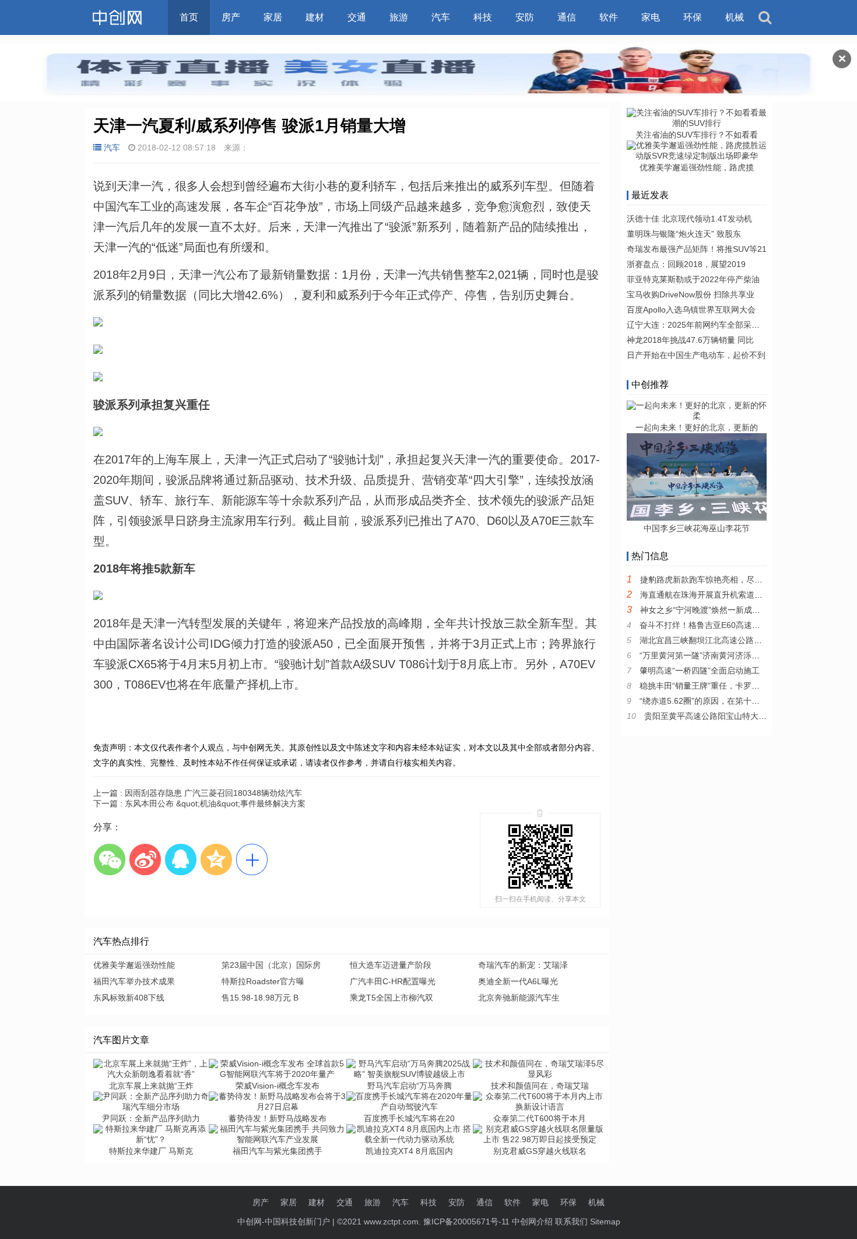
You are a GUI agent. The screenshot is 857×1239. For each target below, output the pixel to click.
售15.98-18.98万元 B (260, 997)
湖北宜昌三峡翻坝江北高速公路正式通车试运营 (725, 640)
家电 (650, 17)
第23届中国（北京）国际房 (271, 965)
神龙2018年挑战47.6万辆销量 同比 (690, 340)
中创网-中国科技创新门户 (283, 1221)
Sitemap (605, 1221)
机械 (734, 17)
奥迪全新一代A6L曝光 (518, 981)
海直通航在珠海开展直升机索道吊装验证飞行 (721, 594)
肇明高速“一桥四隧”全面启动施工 (700, 670)
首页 (189, 17)
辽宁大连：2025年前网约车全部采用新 (697, 324)
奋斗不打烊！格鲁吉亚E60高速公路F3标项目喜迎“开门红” (744, 625)
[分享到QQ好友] (180, 859)
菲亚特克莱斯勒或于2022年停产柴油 (693, 279)
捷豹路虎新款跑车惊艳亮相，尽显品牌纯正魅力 (726, 579)
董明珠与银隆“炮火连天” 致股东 (684, 233)
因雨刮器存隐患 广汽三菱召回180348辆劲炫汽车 (197, 793)
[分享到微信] (109, 859)
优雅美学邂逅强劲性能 (134, 965)
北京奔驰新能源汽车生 (519, 997)
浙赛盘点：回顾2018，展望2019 (686, 264)
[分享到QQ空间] (216, 859)
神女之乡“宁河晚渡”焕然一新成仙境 (704, 610)
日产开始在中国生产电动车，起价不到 (696, 355)
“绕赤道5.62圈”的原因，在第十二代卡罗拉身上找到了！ (740, 701)
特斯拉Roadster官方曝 (263, 981)
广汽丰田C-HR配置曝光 (392, 981)
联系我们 (571, 1221)
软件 (608, 17)
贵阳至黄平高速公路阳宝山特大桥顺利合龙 (721, 716)
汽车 (440, 17)
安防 (524, 17)
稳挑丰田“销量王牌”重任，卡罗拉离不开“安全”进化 (731, 685)
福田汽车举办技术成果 (134, 981)
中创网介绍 (532, 1221)
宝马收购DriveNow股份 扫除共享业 (690, 294)
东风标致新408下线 (128, 997)
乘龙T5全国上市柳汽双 (391, 997)
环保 (692, 17)
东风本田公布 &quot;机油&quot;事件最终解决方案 (199, 803)
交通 (356, 17)
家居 (273, 17)
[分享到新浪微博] (145, 859)
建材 (314, 17)
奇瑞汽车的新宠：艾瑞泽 (523, 965)
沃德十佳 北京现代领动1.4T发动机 (689, 218)
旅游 (398, 17)
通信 (566, 17)
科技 (482, 17)
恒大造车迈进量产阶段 (390, 965)
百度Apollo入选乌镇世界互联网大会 (691, 309)
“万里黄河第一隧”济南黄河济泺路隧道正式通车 (724, 655)
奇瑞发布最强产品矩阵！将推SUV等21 (697, 249)
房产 (231, 17)
